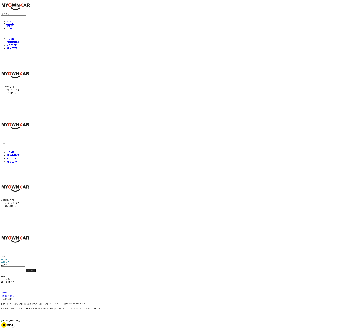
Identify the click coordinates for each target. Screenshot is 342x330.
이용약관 (4, 293)
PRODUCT (10, 23)
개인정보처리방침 (7, 296)
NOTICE (9, 26)
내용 (35, 265)
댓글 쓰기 (31, 271)
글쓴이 (4, 265)
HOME (9, 21)
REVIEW (9, 28)
